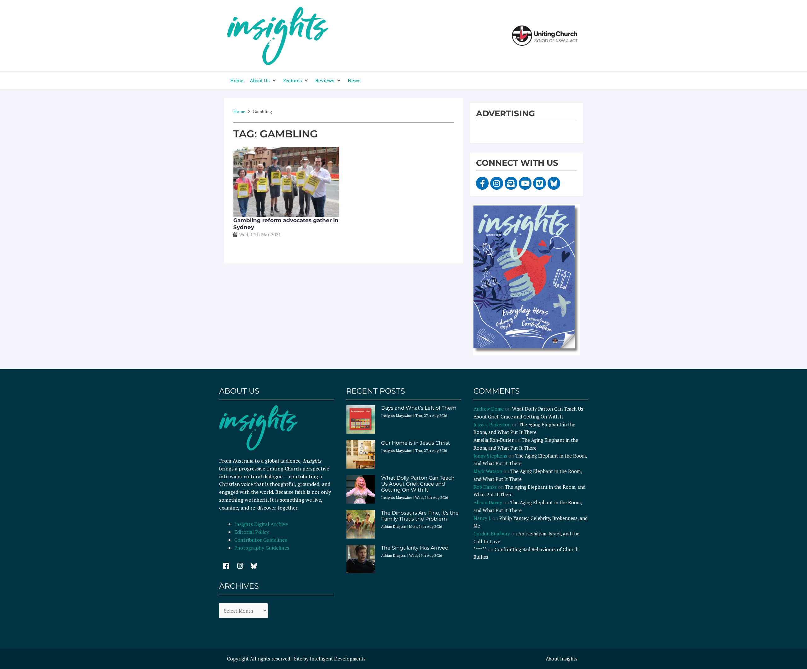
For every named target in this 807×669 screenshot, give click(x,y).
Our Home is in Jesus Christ (415, 443)
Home (239, 111)
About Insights (562, 658)
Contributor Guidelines (260, 539)
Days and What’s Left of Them (418, 408)
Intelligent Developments (338, 658)
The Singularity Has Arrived (415, 548)
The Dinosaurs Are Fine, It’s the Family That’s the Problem (420, 516)
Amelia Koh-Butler (493, 440)
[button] (263, 80)
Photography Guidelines (261, 547)
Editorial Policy (252, 531)
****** (479, 549)
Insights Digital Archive (261, 524)
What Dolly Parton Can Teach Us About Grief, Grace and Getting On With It (418, 484)
